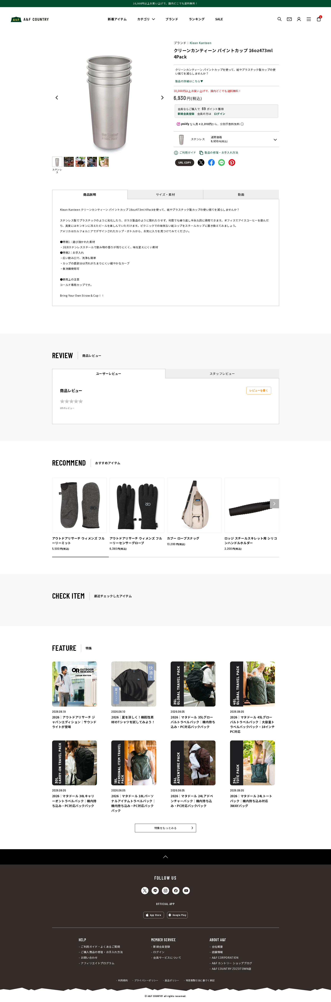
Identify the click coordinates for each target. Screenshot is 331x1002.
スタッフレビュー (222, 373)
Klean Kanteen (200, 42)
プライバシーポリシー (146, 980)
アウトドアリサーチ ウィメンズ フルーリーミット (78, 540)
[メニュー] (309, 19)
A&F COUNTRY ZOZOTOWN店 (231, 968)
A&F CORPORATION (225, 957)
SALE (219, 19)
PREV (56, 97)
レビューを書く (258, 390)
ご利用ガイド (187, 152)
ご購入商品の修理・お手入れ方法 (102, 952)
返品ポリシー (172, 980)
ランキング (197, 19)
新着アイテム (117, 19)
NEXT (162, 97)
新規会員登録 (186, 114)
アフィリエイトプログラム (97, 963)
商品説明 (89, 194)
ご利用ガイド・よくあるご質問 (100, 946)
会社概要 (217, 946)
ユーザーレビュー (108, 373)
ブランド (172, 19)
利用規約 (123, 980)
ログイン (219, 114)
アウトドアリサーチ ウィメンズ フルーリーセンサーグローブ (136, 540)
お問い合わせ (89, 957)
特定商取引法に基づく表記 (200, 980)
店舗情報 (217, 952)
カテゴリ (143, 19)
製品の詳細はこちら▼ (189, 81)
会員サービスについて (167, 957)
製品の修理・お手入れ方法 (221, 152)
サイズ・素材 (165, 194)
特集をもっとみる (165, 828)
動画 (241, 194)
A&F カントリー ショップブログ (232, 963)
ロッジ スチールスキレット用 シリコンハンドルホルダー (250, 540)
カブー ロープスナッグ (183, 538)
